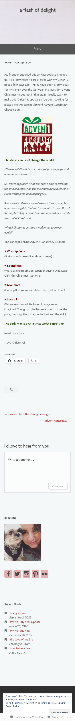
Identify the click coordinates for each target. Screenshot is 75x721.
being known (18, 613)
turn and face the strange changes (29, 414)
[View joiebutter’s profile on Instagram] (26, 574)
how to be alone (20, 648)
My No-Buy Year (20, 630)
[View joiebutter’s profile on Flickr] (44, 574)
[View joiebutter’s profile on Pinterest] (35, 574)
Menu (37, 49)
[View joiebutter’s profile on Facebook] (8, 574)
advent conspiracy (56, 420)
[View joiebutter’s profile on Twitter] (17, 574)
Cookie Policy (12, 706)
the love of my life (21, 639)
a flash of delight (37, 10)
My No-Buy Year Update (25, 622)
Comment (58, 486)
